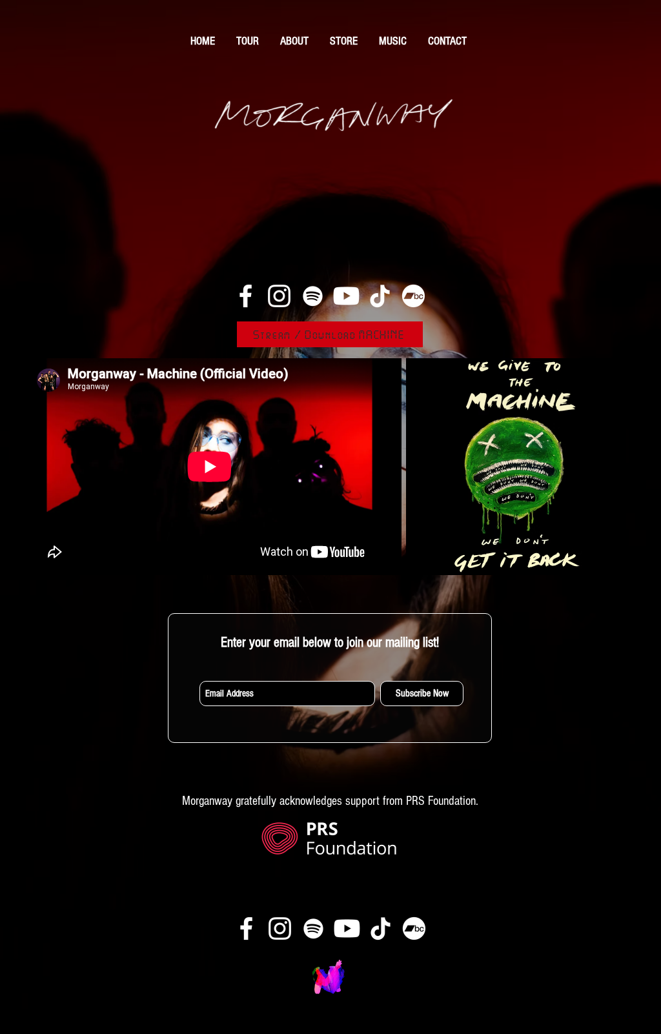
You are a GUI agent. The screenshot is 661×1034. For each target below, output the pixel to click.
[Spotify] (313, 296)
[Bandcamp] (413, 296)
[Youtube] (346, 296)
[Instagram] (279, 296)
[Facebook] (245, 296)
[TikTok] (380, 296)
